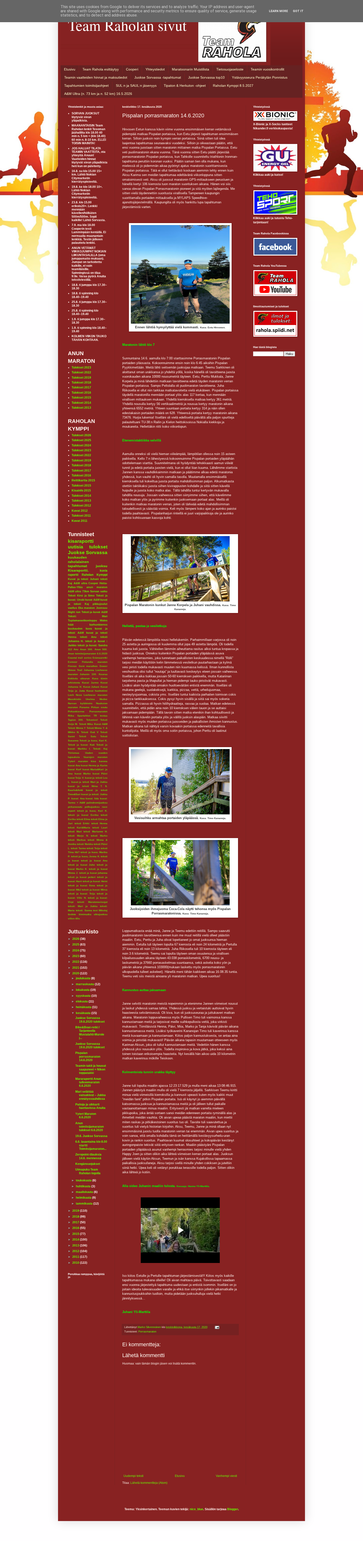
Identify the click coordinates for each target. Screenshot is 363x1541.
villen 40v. (74, 918)
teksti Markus (77, 840)
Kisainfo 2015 (81, 490)
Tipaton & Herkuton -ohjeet (185, 86)
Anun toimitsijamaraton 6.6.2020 (87, 653)
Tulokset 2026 (81, 435)
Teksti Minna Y (77, 728)
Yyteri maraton (78, 761)
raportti (73, 575)
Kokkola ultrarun (79, 678)
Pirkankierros (76, 711)
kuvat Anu (74, 765)
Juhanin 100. (88, 674)
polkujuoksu (92, 807)
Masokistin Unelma (81, 699)
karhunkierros (98, 624)
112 (70, 649)
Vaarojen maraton (95, 757)
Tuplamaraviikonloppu (82, 620)
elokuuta (82, 1001)
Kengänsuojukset (87, 1164)
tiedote (72, 914)
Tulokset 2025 (81, 440)
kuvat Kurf (74, 769)
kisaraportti (81, 541)
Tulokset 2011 (81, 515)
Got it (298, 11)
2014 (76, 1239)
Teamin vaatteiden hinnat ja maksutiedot (95, 77)
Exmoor (72, 662)
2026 (76, 939)
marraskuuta (85, 984)
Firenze (72, 666)
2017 (76, 1222)
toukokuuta (84, 1180)
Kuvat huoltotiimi (96, 690)
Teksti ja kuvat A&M (94, 612)
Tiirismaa (73, 753)
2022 (76, 961)
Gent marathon (88, 666)
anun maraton (97, 587)
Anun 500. (101, 649)
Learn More (278, 11)
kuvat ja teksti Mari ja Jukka (89, 782)
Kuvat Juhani (91, 686)
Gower (103, 666)
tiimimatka (85, 914)
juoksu (101, 566)
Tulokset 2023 (81, 367)
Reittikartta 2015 (83, 480)
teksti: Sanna (84, 910)
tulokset (98, 546)
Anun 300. (86, 649)
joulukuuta (83, 978)
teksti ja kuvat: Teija (81, 893)
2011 (76, 1257)
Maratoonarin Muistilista (190, 69)
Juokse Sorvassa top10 (206, 77)
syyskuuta (83, 996)
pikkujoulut (100, 603)
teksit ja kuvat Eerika (83, 815)
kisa (93, 761)
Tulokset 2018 (81, 382)
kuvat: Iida (92, 798)
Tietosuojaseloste (229, 69)
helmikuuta (84, 1197)
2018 (76, 1216)
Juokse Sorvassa (87, 552)
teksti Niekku (85, 844)
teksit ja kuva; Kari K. (92, 810)
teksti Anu (88, 636)
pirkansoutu (75, 807)
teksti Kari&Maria (79, 827)
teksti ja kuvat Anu (94, 860)
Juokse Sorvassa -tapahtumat (157, 77)
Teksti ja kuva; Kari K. (93, 740)
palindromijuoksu (96, 802)
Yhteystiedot (155, 69)
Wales (103, 620)
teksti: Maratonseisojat (92, 902)
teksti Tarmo (78, 848)
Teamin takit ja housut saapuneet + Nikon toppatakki (90, 1069)
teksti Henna (99, 823)
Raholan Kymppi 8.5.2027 (233, 86)
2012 (76, 1251)
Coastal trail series (80, 657)
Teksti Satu (87, 736)
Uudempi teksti (133, 1476)
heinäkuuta (84, 1007)
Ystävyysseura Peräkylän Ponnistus (259, 77)
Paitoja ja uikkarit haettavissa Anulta (90, 1106)
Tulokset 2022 (81, 372)
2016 (76, 1228)
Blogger (232, 1509)
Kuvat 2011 (79, 521)
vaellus (72, 607)
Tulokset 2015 (81, 397)
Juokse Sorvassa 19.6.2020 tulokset (90, 1019)
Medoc (103, 699)
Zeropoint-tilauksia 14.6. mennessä (88, 1156)
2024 (76, 950)
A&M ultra (80, 583)
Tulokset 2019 (81, 377)
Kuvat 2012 (80, 510)
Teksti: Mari (87, 616)
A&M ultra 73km (78, 591)
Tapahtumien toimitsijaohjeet (86, 86)
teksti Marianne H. (95, 831)
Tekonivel (92, 719)
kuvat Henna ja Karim (94, 765)
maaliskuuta (85, 1192)
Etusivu (69, 69)
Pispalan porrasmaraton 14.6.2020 (87, 1056)
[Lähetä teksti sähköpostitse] (217, 1327)
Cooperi (132, 69)
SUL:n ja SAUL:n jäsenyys (136, 86)
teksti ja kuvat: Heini (95, 881)
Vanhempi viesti (226, 1476)
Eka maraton (86, 607)
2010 (76, 1262)
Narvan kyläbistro (80, 703)
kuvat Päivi (100, 773)
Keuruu (103, 674)
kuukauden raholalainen (78, 559)
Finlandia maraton (95, 662)
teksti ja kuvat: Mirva (94, 889)
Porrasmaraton (147, 1331)
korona (103, 761)
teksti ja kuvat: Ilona (81, 885)
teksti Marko (99, 835)
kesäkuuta (83, 1013)
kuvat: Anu (78, 798)
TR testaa (100, 715)
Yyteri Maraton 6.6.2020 (85, 1115)
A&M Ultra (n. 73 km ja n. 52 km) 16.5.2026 (98, 94)
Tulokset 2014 (81, 402)
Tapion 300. (75, 719)
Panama (84, 707)
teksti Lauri (99, 827)
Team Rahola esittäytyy (100, 69)
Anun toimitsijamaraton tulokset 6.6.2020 (89, 1126)
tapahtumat (77, 566)
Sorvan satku (98, 591)
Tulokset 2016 (81, 392)
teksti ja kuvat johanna (93, 873)
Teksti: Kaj (100, 748)
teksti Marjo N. (78, 835)
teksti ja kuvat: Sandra (92, 645)
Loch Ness (75, 695)
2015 (76, 1234)
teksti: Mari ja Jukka (83, 906)
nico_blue (196, 1509)
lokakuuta (83, 990)
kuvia (103, 570)
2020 (76, 973)
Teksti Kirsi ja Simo (81, 595)
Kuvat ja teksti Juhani (83, 579)
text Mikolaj (100, 910)
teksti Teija (93, 848)
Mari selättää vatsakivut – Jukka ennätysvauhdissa (90, 1095)
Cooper (93, 583)
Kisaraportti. (78, 570)
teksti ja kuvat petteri (82, 877)
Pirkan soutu (99, 707)
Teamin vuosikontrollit (267, 69)
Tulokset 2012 (81, 505)
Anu (76, 649)
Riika (71, 715)
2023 (76, 956)
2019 (76, 1210)
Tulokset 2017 (81, 387)
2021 (76, 967)
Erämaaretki (100, 657)
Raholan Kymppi (95, 575)
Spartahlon (83, 715)
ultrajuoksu (100, 914)
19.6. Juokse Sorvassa (91, 1136)
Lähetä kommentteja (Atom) (148, 1483)
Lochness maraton (95, 695)
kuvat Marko (83, 773)
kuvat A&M (92, 599)
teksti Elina (83, 819)
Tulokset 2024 (81, 445)
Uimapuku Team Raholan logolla (88, 1171)
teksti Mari (75, 831)
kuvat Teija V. (76, 777)
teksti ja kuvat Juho (81, 864)
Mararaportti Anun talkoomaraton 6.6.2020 (88, 1082)
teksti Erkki (82, 823)
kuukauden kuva (80, 628)
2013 (76, 1245)
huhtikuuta (83, 1186)
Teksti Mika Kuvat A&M (93, 724)
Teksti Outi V (89, 732)
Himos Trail (75, 670)
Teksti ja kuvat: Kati (81, 744)
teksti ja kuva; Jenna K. (85, 856)
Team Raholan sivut (127, 25)
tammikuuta (84, 1203)
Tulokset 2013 (81, 407)
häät (71, 624)
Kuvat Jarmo (90, 682)
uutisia (75, 546)
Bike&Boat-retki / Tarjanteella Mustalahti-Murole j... (89, 1033)
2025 (76, 944)
